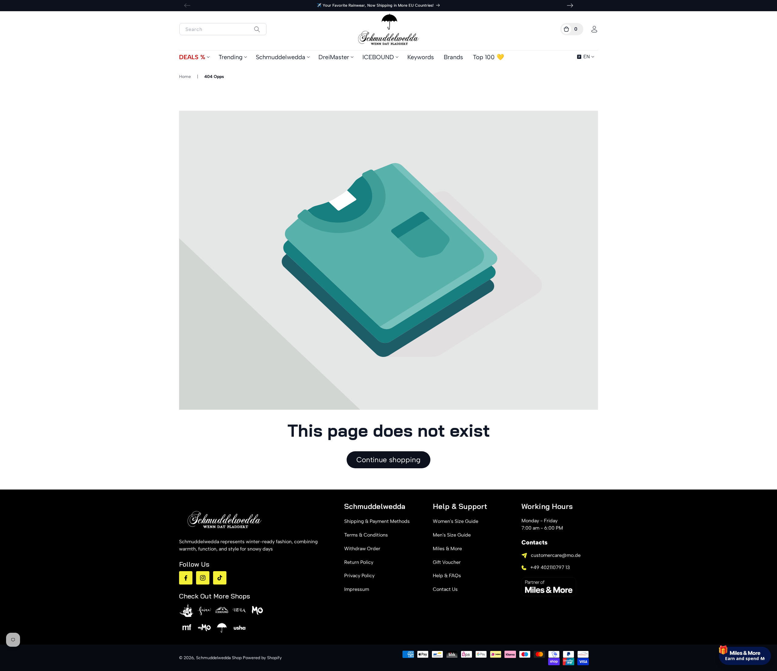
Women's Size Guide (455, 521)
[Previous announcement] (187, 5)
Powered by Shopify (262, 657)
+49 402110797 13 (550, 567)
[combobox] (222, 29)
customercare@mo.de (556, 555)
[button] (571, 29)
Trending (231, 57)
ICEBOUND (378, 57)
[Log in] (594, 29)
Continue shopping (388, 459)
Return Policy (358, 562)
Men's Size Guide (452, 535)
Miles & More (447, 548)
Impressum (356, 589)
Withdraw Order (362, 548)
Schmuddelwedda (280, 57)
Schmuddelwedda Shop (219, 657)
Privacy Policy (359, 575)
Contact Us (445, 589)
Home (185, 76)
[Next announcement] (570, 5)
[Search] (257, 29)
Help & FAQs (447, 575)
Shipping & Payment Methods (377, 521)
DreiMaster (333, 57)
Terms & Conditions (366, 535)
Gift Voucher (447, 562)
